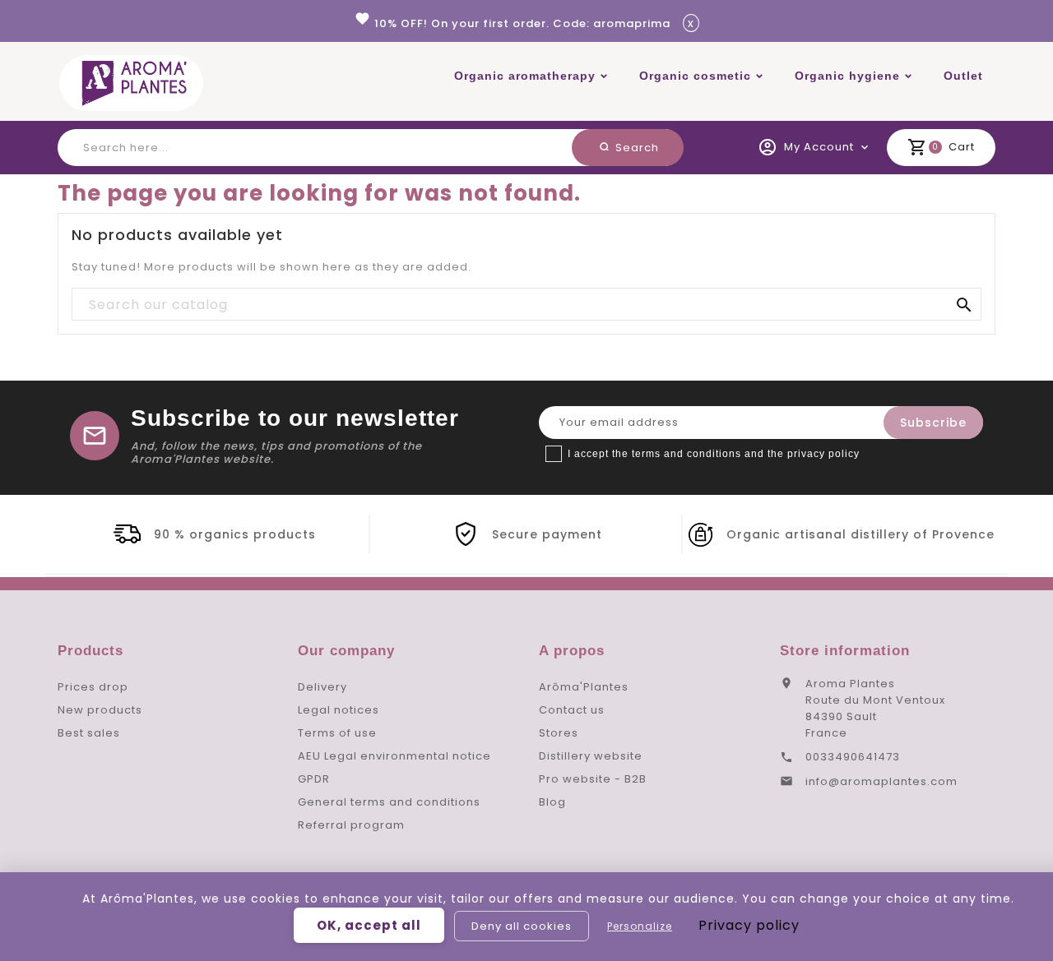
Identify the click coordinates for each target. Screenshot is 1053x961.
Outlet (963, 75)
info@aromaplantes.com (881, 781)
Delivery (322, 687)
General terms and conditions (389, 802)
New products (100, 710)
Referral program (351, 825)
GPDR (314, 779)
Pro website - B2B (593, 779)
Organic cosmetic (695, 75)
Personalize (639, 926)
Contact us (572, 710)
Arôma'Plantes (584, 687)
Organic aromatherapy (525, 75)
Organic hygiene (847, 75)
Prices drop (93, 687)
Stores (558, 733)
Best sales (89, 733)
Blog (552, 802)
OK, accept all (369, 925)
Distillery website (590, 756)
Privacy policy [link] (749, 925)
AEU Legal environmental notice (394, 756)
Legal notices (338, 710)
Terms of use (337, 733)
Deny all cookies (521, 926)
